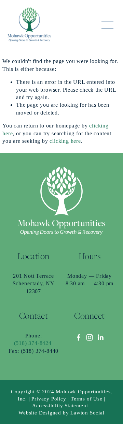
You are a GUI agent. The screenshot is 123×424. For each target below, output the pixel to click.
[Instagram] (89, 337)
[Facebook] (78, 337)
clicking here (65, 141)
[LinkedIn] (100, 337)
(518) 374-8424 (33, 343)
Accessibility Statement (60, 405)
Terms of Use (86, 399)
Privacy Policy (48, 399)
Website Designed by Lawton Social (61, 412)
